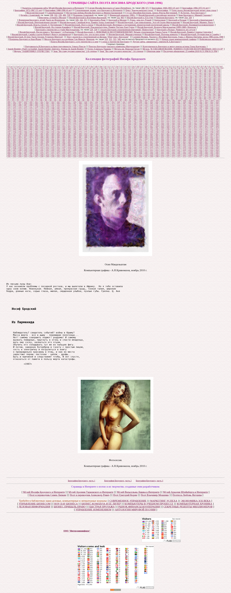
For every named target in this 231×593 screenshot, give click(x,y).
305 (107, 76)
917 (177, 97)
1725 (47, 130)
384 (46, 79)
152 (36, 71)
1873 (217, 135)
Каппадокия (159, 20)
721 (121, 90)
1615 (85, 126)
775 (158, 92)
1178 (41, 108)
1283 (189, 111)
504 (177, 82)
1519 (200, 121)
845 (55, 95)
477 (50, 82)
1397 (173, 116)
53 (44, 68)
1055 (9, 103)
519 (32, 84)
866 (153, 95)
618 (64, 87)
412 (177, 79)
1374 (47, 116)
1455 (63, 119)
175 (144, 71)
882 (13, 97)
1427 (124, 118)
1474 (168, 119)
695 (214, 89)
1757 (9, 132)
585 (125, 85)
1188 (96, 108)
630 (121, 87)
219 (135, 73)
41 (209, 66)
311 (135, 76)
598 (186, 85)
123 (116, 69)
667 (79, 89)
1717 (217, 129)
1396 (168, 116)
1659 (113, 127)
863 (139, 95)
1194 (129, 108)
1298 (58, 113)
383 (41, 79)
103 (22, 69)
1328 (9, 114)
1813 (102, 134)
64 (86, 68)
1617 (96, 126)
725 (139, 90)
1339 (69, 114)
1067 (74, 103)
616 (55, 87)
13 (55, 66)
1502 (107, 121)
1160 (157, 106)
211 (97, 73)
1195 (135, 108)
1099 (36, 105)
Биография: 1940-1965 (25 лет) (165, 8)
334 (27, 77)
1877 (25, 137)
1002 (146, 100)
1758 (14, 132)
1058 (25, 103)
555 (200, 84)
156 (55, 71)
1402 (200, 116)
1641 (14, 127)
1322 (189, 113)
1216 (36, 109)
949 (111, 98)
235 (210, 73)
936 (50, 98)
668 (83, 89)
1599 (211, 124)
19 (87, 66)
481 (69, 82)
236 (214, 73)
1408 (20, 118)
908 (135, 97)
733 (177, 90)
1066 (69, 103)
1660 (118, 127)
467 (219, 81)
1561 (217, 122)
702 (32, 90)
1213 (20, 109)
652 (8, 89)
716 (97, 90)
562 (18, 85)
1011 (195, 100)
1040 (140, 101)
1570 (52, 124)
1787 (173, 132)
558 (214, 84)
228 (177, 73)
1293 (30, 113)
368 (186, 77)
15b (71, 66)
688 (177, 89)
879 (214, 95)
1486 (20, 121)
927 (8, 98)
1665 (146, 127)
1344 (96, 114)
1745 (157, 130)
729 (158, 90)
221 (144, 73)
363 (163, 77)
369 (191, 77)
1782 (146, 132)
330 (8, 77)
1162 (168, 106)
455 (163, 81)
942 (79, 98)
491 (116, 82)
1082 (157, 103)
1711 (184, 129)
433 (60, 81)
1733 (91, 130)
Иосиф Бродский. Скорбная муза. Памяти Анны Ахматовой (87, 22)
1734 (96, 130)
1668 (162, 127)
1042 (151, 101)
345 (79, 77)
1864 (168, 135)
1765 (52, 132)
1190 (107, 108)
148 (18, 71)
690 (191, 89)
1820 (140, 134)
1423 (102, 118)
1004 (157, 100)
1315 (151, 113)
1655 (91, 127)
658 (36, 89)
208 (83, 73)
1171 (217, 106)
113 (69, 69)
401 (125, 79)
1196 (140, 108)
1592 (173, 124)
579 (97, 85)
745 (18, 92)
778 (172, 92)
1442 (206, 118)
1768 (69, 132)
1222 (69, 109)
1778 (124, 132)
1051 (200, 101)
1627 (151, 126)
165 (97, 71)
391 (79, 79)
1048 (184, 101)
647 (200, 87)
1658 (107, 127)
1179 (47, 108)
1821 (146, 134)
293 (50, 76)
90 (187, 68)
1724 (41, 130)
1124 (173, 105)
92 (195, 68)
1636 (200, 126)
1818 (129, 134)
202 (55, 73)
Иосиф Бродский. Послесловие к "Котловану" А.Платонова (47, 32)
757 (74, 92)
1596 (195, 124)
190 (214, 71)
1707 (162, 129)
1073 (107, 103)
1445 (9, 119)
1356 (162, 114)
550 (177, 84)
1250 (9, 111)
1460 (91, 119)
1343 (91, 114)
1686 (47, 129)
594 (167, 85)
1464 (113, 119)
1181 (58, 108)
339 (50, 77)
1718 (9, 130)
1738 (118, 130)
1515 (178, 121)
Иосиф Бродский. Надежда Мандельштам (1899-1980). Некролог (166, 27)
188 (205, 71)
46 (12, 68)
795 (36, 93)
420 (214, 79)
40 (205, 66)
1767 (63, 132)
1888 (85, 137)
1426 (118, 118)
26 (142, 66)
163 (88, 71)
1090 (200, 103)
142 (205, 69)
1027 (69, 101)
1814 (107, 134)
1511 (157, 121)
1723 (36, 130)
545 (153, 84)
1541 (107, 122)
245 (41, 74)
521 (41, 84)
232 (196, 73)
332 (18, 77)
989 (83, 100)
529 (91, 29)
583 (116, 85)
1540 (102, 122)
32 (170, 66)
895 (74, 97)
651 (219, 87)
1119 (146, 105)
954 (135, 98)
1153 (118, 106)
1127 (189, 105)
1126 (184, 105)
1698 (113, 129)
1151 (107, 106)
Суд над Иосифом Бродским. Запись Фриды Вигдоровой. (151, 13)
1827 (178, 134)
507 (191, 82)
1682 (25, 129)
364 (167, 77)
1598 (206, 124)
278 (196, 74)
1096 (20, 105)
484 (83, 82)
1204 (184, 108)
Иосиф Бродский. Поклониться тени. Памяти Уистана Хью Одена (104, 27)
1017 (14, 101)
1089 (195, 103)
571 (60, 85)
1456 (69, 119)
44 (221, 66)
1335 (47, 114)
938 (60, 98)
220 (139, 73)
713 (83, 90)
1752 (195, 130)
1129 (200, 105)
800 (60, 93)
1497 (80, 121)
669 (88, 89)
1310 (124, 113)
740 (210, 90)
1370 (25, 116)
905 (121, 97)
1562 (9, 124)
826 (181, 93)
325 (200, 76)
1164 (178, 106)
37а (193, 66)
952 (125, 98)
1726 (52, 130)
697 (8, 90)
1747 (168, 130)
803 (74, 93)
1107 (80, 105)
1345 (102, 114)
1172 (9, 108)
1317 (162, 113)
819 (149, 93)
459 (181, 81)
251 (69, 74)
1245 (195, 109)
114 (74, 69)
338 (46, 77)
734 (181, 90)
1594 (184, 124)
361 (153, 77)
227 (172, 73)
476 (46, 82)
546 (158, 84)
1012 (201, 100)
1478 (189, 119)
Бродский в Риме (98, 20)
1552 (168, 122)
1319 (173, 113)
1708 (168, 129)
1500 (96, 121)
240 (18, 74)
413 (181, 79)
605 (219, 85)
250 (64, 74)
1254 (30, 111)
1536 (80, 122)
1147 (85, 106)
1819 (135, 134)
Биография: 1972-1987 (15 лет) (28, 10)
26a (146, 66)
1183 (69, 108)
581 (107, 85)
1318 (168, 113)
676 (121, 89)
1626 (146, 126)
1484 (9, 121)
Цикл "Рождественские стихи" (140, 10)
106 (36, 69)
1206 (195, 108)
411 (172, 79)
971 (214, 98)
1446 (14, 119)
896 (79, 97)
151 (32, 71)
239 (60, 15)
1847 (74, 135)
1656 (96, 127)
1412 (41, 118)
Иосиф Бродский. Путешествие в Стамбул (200, 34)
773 (149, 92)
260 (111, 74)
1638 (211, 126)
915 (167, 97)
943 (83, 98)
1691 (74, 129)
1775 (107, 132)
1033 (102, 101)
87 (175, 68)
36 (185, 66)
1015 (217, 100)
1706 (157, 129)
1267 (102, 111)
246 (46, 74)
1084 (168, 103)
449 (135, 81)
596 (177, 85)
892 (60, 97)
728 (153, 90)
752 (50, 92)
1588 (151, 124)
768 (125, 92)
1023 (47, 101)
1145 (74, 106)
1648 (52, 127)
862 (135, 95)
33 (174, 66)
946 (97, 98)
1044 (162, 101)
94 (202, 68)
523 (50, 84)
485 (88, 82)
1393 (151, 116)
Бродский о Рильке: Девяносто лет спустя (176, 29)
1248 (211, 109)
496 (139, 82)
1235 (140, 109)
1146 (80, 106)
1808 (74, 134)
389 (69, 79)
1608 (47, 126)
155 (50, 71)
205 (69, 73)
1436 (173, 118)
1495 (69, 121)
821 (158, 93)
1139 (41, 106)
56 (55, 68)
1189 (102, 108)
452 (149, 81)
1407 (14, 118)
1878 (30, 137)
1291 (20, 113)
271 (163, 74)
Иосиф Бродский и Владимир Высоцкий (87, 17)
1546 (135, 122)
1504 (118, 121)
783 (196, 92)
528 (74, 84)
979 (36, 100)
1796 (9, 134)
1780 (135, 132)
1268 (107, 111)
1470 (146, 119)
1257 (47, 111)
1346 (107, 114)
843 (46, 95)
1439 (189, 118)
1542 (113, 122)
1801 (36, 134)
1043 (157, 101)
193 (13, 73)
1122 (162, 105)
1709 (173, 129)
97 (214, 68)
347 (88, 77)
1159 (151, 106)
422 (8, 81)
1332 (30, 114)
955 (139, 98)
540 (130, 84)
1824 (162, 134)
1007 (173, 100)
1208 (206, 108)
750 (41, 92)
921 (196, 97)
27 (150, 66)
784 (200, 92)
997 (121, 100)
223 (153, 73)
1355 (157, 114)
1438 (184, 118)
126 (130, 69)
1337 (58, 114)
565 (32, 85)
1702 (135, 129)
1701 (129, 129)
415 (191, 79)
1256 (41, 111)
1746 (162, 130)
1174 (20, 108)
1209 (211, 108)
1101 (47, 105)
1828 (184, 134)
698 (13, 90)
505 (181, 82)
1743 (146, 130)
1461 (96, 119)
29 (158, 66)
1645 (36, 127)
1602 (14, 126)
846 (60, 95)
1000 (135, 100)
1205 (189, 108)
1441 (200, 118)
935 (46, 98)
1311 (129, 113)
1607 (41, 126)
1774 (102, 132)
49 (23, 68)
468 (8, 82)
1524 (14, 122)
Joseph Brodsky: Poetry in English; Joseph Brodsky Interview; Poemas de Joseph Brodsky (46, 49)
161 (79, 71)
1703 (140, 129)
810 (107, 93)
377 (13, 79)
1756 (217, 130)
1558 (200, 122)
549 (172, 84)
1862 (157, 135)
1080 (146, 103)
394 (93, 79)
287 (22, 76)
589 (144, 85)
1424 (107, 118)
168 (111, 71)
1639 (217, 126)
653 (13, 89)
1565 (25, 124)
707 (55, 90)
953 (130, 98)
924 (210, 97)
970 (210, 98)
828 (191, 93)
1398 (178, 116)
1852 (102, 135)
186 (196, 71)
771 (139, 92)
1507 (135, 121)
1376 (58, 116)
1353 (146, 114)
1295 (41, 113)
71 (113, 68)
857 (111, 95)
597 (181, 85)
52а (118, 17)
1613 (74, 126)
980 (41, 100)
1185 (80, 108)
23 (121, 66)
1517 (189, 121)
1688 (58, 129)
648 (205, 87)
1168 (200, 106)
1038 (129, 101)
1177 (36, 108)
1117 (135, 105)
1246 (200, 109)
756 (69, 92)
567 (41, 85)
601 (200, 85)
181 (172, 71)
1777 (118, 132)
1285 (200, 111)
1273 (135, 111)
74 (125, 68)
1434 (162, 118)
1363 (200, 114)
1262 (74, 111)
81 (152, 68)
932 (32, 98)
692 (200, 89)
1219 (52, 109)
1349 (124, 114)
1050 (195, 101)
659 (41, 89)
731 (167, 90)
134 (167, 69)
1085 (173, 103)
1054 (217, 101)
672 (102, 89)
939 (64, 98)
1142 (58, 106)
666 (74, 89)
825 (177, 93)
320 (177, 76)
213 (107, 73)
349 (119, 39)
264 (130, 74)
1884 (63, 137)
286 (18, 76)
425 (22, 81)
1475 (173, 119)
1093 (217, 103)
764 (107, 92)
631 (125, 87)
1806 (63, 134)
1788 (178, 132)
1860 (146, 135)
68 (102, 68)
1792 (200, 132)
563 (22, 85)
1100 (41, 105)
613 (41, 87)
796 (41, 93)
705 (46, 90)
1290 (14, 113)
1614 (80, 126)
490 (64, 15)
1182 (63, 108)
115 (79, 69)
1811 (91, 134)
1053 (211, 101)
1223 (74, 109)
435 (69, 81)
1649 (58, 127)
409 (163, 79)
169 (116, 71)
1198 (151, 108)
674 (111, 89)
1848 (80, 135)
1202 (173, 108)
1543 (118, 122)
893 (64, 97)
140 (196, 69)
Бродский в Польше (177, 20)
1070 (91, 103)
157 (60, 71)
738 (200, 90)
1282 (184, 111)
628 (111, 87)
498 (149, 82)
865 (149, 95)
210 (93, 73)
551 (181, 84)
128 (139, 69)
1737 (113, 130)
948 (107, 98)
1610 (58, 126)
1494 (63, 121)
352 (111, 77)
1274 (140, 111)
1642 (20, 127)
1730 (74, 130)
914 (163, 97)
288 (143, 8)
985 (64, 100)
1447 (20, 119)
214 (111, 73)
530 (95, 29)
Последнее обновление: (190, 51)
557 (210, 84)
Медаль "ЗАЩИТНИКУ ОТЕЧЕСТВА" (32, 51)
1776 (113, 132)
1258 (52, 111)
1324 (200, 113)
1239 (162, 109)
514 (8, 84)
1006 (168, 100)
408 (158, 79)
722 (125, 90)
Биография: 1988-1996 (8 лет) (58, 10)
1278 (162, 111)
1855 (118, 135)
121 (107, 69)
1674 (195, 127)
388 (64, 79)
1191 (113, 108)
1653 (80, 127)
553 (191, 84)
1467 (129, 119)
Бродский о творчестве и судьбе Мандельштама (57, 29)
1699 (118, 129)
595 (172, 85)
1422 (96, 118)
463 (200, 81)
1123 (168, 105)
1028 (74, 101)
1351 (135, 114)
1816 (118, 134)
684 (158, 89)
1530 (47, 122)
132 (158, 69)
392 (83, 79)
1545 (129, 122)
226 (167, 73)
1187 (91, 108)
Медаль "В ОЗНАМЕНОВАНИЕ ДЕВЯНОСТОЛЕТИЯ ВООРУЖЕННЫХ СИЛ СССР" (183, 49)
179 (163, 71)
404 (139, 79)
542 (139, 84)
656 (27, 89)
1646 (41, 127)
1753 (200, 130)
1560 (211, 122)
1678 (217, 127)
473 (32, 82)
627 (107, 87)
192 (8, 73)
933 (36, 98)
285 (13, 76)
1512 (162, 121)
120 (102, 69)
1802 (41, 134)
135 (172, 69)
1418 (74, 118)
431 (50, 81)
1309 (118, 113)
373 (210, 77)
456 (167, 81)
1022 (41, 101)
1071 (96, 103)
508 (196, 82)
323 (191, 76)
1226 (91, 109)
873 (186, 95)
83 (160, 68)
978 (32, 100)
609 (22, 87)
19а (92, 66)
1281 (178, 111)
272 (167, 74)
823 (167, 93)
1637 (206, 126)
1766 (58, 132)
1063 (52, 103)
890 (50, 97)
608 (18, 87)
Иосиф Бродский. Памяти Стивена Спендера (190, 32)
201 (50, 73)
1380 (80, 116)
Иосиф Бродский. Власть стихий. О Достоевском (39, 25)
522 (46, 84)
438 (83, 81)
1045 (168, 101)
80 (148, 68)
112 (64, 69)
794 (32, 93)
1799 (25, 134)
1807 (69, 134)
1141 (52, 106)
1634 (189, 126)
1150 (102, 106)
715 (93, 90)
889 (46, 97)
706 (50, 90)
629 (116, 87)
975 (18, 100)
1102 (52, 105)
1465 (118, 119)
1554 (178, 122)
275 (181, 74)
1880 (41, 137)
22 (113, 66)
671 (147, 8)
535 (107, 84)
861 (130, 95)
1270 (118, 111)
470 (18, 82)
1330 (20, 114)
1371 (30, 116)
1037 (124, 101)
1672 (184, 127)
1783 (151, 132)
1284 (195, 111)
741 (214, 90)
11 (47, 66)
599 (191, 85)
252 (74, 74)
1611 (63, 126)
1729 (69, 130)
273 (172, 74)
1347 (113, 114)
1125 (178, 105)
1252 (20, 111)
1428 (129, 118)
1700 (124, 129)
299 (79, 76)
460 (186, 81)
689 (186, 89)
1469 (140, 119)
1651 (69, 127)
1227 (96, 109)
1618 (102, 126)
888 (41, 97)
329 (219, 76)
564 (27, 85)
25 (129, 66)
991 (93, 100)
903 (111, 97)
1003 (151, 100)
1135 (20, 106)
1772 (91, 132)
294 (55, 76)
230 (186, 73)
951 (121, 98)
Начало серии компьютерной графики (179, 39)
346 (83, 77)
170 (121, 71)
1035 (113, 101)
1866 (178, 135)
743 (8, 92)
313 (144, 76)
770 (135, 92)
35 (181, 66)
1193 (124, 108)
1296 (47, 113)
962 (172, 98)
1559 (206, 122)
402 (130, 79)
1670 (173, 127)
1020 (30, 101)
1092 (211, 103)
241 (22, 74)
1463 (107, 119)
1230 (113, 109)
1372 (36, 116)
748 (32, 92)
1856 (124, 135)
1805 (58, 134)
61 (75, 68)
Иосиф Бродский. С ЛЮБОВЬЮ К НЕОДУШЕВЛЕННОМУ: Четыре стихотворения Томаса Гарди (122, 32)
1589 (157, 124)
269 (153, 74)
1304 (91, 113)
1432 (151, 118)
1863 (162, 135)
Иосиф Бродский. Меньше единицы (125, 34)
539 (68, 15)
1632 (178, 126)
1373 (41, 116)
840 (32, 95)
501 (163, 82)
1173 (14, 108)
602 (205, 85)
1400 (189, 116)
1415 (58, 118)
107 (41, 69)
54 (47, 68)
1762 (36, 132)
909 (139, 97)
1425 (113, 118)
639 (163, 87)
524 (55, 84)
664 (64, 89)
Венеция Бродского (165, 17)
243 (32, 74)
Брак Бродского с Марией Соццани (195, 15)
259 (107, 74)
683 (153, 89)
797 (46, 93)
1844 (58, 135)
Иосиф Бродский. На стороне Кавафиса (53, 27)
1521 (211, 121)
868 (163, 95)
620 (74, 87)
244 (36, 74)
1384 (102, 116)
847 (64, 95)
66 (94, 68)
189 (210, 71)
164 (93, 71)
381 (32, 79)
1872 (211, 135)
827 (186, 93)
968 (200, 98)
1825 (168, 134)
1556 (189, 122)
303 (97, 76)
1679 (9, 129)
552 (186, 84)
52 (35, 68)
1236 (146, 109)
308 (121, 76)
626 (102, 87)
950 (116, 98)
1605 (30, 126)
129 (144, 69)
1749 (178, 130)
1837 (20, 135)
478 (55, 82)
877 (205, 95)
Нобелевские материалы (210, 39)
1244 (189, 109)
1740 (129, 130)
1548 (146, 122)
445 (116, 81)
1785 (162, 132)
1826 (173, 134)
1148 (91, 106)
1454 (58, 119)
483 (79, 82)
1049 (189, 101)
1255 (36, 111)
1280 (173, 111)
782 (191, 92)
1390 (135, 116)
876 (200, 95)
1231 (118, 109)
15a (67, 66)
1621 (118, 126)
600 (196, 85)
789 (8, 93)
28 (154, 66)
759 (83, 92)
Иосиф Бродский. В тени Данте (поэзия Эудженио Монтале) (35, 37)
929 (18, 98)
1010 (190, 100)
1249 (217, 109)
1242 (178, 109)
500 (158, 82)
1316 (157, 113)
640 (167, 87)
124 (121, 69)
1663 (135, 127)
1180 (52, 108)
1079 (140, 103)
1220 (58, 109)
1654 (85, 127)
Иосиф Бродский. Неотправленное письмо (37, 22)
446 (121, 81)
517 (22, 84)
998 (125, 100)
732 (172, 90)
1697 (107, 129)
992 (97, 100)
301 (88, 76)
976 (22, 100)
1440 (195, 118)
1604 (25, 126)
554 (196, 84)
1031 (91, 101)
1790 (189, 132)
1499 (91, 121)
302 (93, 76)
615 (50, 87)
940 (69, 98)
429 (41, 81)
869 (167, 95)
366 (177, 77)
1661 (124, 127)
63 (82, 68)
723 (130, 90)
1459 (85, 119)
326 (205, 76)
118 (93, 69)
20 (105, 66)
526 (64, 84)
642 (177, 87)
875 (196, 95)
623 (88, 87)
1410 (30, 118)
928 (13, 98)
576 (83, 85)
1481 (206, 119)
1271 (124, 111)
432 (55, 81)
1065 (63, 103)
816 (135, 93)
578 (93, 85)
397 (107, 79)
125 (125, 69)
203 (60, 73)
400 (121, 79)
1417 (69, 118)
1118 (140, 105)
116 (83, 69)
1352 (140, 114)
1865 (173, 135)
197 (32, 73)
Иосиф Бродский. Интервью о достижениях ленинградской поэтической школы (132, 25)
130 (149, 69)
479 (60, 82)
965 (186, 98)
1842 (47, 135)
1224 (80, 109)
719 (111, 90)
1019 (25, 101)
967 (196, 98)
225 (163, 73)
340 (55, 77)
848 (69, 95)
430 (46, 81)
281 (210, 74)
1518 (195, 121)
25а (133, 66)
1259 (58, 111)
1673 (189, 127)
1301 (74, 113)
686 (167, 89)
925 (214, 97)
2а (18, 66)
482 (74, 82)
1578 (96, 124)
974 (13, 100)
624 (93, 87)
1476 (178, 119)
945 (93, 98)
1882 (52, 137)
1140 (47, 106)
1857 (129, 135)
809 (102, 93)
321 (110, 39)
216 (121, 73)
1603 (20, 126)
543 (144, 84)
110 (55, 69)
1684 (36, 129)
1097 (25, 105)
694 (210, 89)
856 (107, 95)
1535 (74, 122)
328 (76, 20)
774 (153, 92)
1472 (157, 119)
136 (177, 69)
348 (93, 77)
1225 (85, 109)
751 (46, 92)
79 (144, 68)
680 (139, 89)
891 (55, 97)
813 (121, 93)
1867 (184, 135)
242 (27, 74)
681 (144, 89)
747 (27, 92)
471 (22, 82)
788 (219, 92)
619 (69, 87)
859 (121, 95)
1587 (146, 124)
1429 (135, 118)
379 (22, 79)
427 (32, 81)
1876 (20, 137)
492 (121, 82)
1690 (69, 129)
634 (139, 87)
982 (50, 100)
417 (200, 79)
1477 (184, 119)
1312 (135, 113)
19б (96, 66)
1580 (107, 124)
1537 (85, 122)
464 (205, 81)
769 (130, 92)
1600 (217, 124)
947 (102, 98)
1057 (20, 103)
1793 (206, 132)
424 (18, 81)
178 (158, 71)
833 (214, 93)
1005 (162, 100)
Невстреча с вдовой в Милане (52, 17)
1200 (162, 108)
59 (67, 68)
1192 (118, 108)
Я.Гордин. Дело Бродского (193, 13)
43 (217, 66)
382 (36, 79)
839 (27, 95)
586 (130, 85)
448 (130, 81)
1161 (162, 106)
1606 (36, 126)
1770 (80, 132)
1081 (151, 103)
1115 (124, 105)
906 (125, 97)
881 (8, 97)
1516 (184, 121)
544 (149, 84)
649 (210, 87)
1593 (178, 124)
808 (97, 93)
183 (181, 71)
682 (149, 89)
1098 (30, 105)
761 (93, 92)
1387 (118, 116)
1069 (85, 103)
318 (167, 76)
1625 (140, 126)
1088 (189, 103)
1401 (195, 116)
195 (22, 73)
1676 (206, 127)
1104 (63, 105)
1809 (80, 134)
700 (22, 90)
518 (27, 84)
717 (102, 90)
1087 (184, 103)
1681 (20, 129)
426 (27, 81)
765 (111, 92)
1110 (96, 105)
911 (149, 97)
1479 (195, 119)
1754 (206, 130)
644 (186, 87)
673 (107, 89)
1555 (184, 122)
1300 (69, 113)
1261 (69, 111)
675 (116, 89)
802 (69, 93)
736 (191, 90)
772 (144, 92)
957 (149, 98)
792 (22, 93)
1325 (206, 113)
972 (219, 98)
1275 (146, 111)
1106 (74, 105)
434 (64, 81)
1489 (36, 121)
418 (205, 79)
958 (153, 98)
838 (22, 95)
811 (111, 93)
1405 (217, 116)
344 (81, 20)
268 (149, 74)
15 (62, 66)
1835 (9, 135)
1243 (184, 109)
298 (74, 76)
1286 (206, 111)
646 (196, 87)
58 (63, 68)
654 (18, 89)
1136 (25, 106)
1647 (47, 127)
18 (83, 66)
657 (32, 89)
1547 (140, 122)
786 (210, 92)
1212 (14, 109)
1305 (96, 113)
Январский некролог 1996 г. (123, 15)
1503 (113, 121)
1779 (129, 132)
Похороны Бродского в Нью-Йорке (25, 39)
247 (50, 74)
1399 (184, 116)
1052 (206, 101)
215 (116, 73)
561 (13, 85)
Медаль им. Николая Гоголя (127, 49)
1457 (74, 119)
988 (79, 100)
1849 (85, 135)
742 (219, 90)
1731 (80, 130)
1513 (168, 121)
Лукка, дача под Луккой (140, 20)
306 (111, 76)
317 (163, 76)
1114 (118, 105)
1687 (52, 129)
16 (76, 66)
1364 (206, 114)
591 (153, 85)
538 (121, 84)
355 (125, 77)
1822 (151, 134)
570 (55, 85)
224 (158, 73)
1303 (85, 113)
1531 (52, 122)
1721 (25, 130)
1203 (178, 108)
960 (163, 98)
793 (27, 93)
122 (111, 69)
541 (135, 84)
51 (31, 68)
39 (201, 66)
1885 (69, 137)
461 (191, 81)
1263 (80, 111)
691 (196, 89)
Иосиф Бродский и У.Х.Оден (140, 17)
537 (116, 84)
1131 (211, 105)
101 (13, 69)
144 (214, 69)
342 (64, 77)
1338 (63, 114)
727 (149, 90)
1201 (168, 108)
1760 (25, 132)
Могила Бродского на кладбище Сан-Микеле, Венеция (69, 39)
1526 (25, 122)
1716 (211, 129)
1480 (200, 119)
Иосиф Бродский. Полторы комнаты (161, 34)
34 (177, 66)
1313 (140, 113)
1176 (30, 108)
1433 (157, 118)
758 (79, 92)
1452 (47, 119)
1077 (129, 103)
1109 (91, 105)
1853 (107, 135)
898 (88, 97)
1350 (129, 114)
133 (163, 69)
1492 (52, 121)
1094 (9, 105)
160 (74, 71)
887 (36, 97)
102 (55, 15)
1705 (151, 129)
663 (60, 89)
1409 (25, 118)
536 (111, 84)
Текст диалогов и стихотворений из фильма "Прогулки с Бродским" (98, 37)
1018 (20, 101)
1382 (91, 116)
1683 (30, 129)
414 (186, 79)
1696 (102, 129)
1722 (30, 130)
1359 (178, 114)
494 (130, 82)
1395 (162, 116)
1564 (20, 124)
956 (144, 98)
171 (125, 71)
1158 (146, 106)
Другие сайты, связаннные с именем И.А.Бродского (156, 42)
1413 (47, 118)
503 (172, 82)
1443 (211, 118)
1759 (20, 132)
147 (13, 71)
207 (79, 73)
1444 (217, 118)
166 (102, 71)
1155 (129, 106)
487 (97, 82)
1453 (52, 119)
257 (97, 74)
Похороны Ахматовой (83, 15)
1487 (25, 121)
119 (97, 69)
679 (135, 89)
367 (181, 77)
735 (186, 90)
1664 (140, 127)
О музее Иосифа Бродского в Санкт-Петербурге (109, 8)
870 (172, 95)
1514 (173, 121)
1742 (140, 130)
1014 (212, 100)
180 (167, 71)
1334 (41, 114)
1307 (107, 113)
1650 (63, 127)
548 (167, 84)
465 (210, 81)
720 (116, 90)
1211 (9, 109)
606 (8, 87)
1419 (80, 118)
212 (102, 73)
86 (171, 68)
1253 (25, 111)
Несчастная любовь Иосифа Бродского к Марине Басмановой (94, 13)
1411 (36, 118)
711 (74, 90)
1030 (85, 101)
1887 (80, 137)
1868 (189, 135)
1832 (206, 134)
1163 (173, 106)
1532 (58, 122)
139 (191, 69)
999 (130, 100)
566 (36, 85)
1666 (151, 127)
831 (205, 93)
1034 (107, 101)
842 (41, 95)
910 (144, 97)
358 (139, 77)
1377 (63, 116)
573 (69, 85)
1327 (217, 113)
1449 (30, 119)
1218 (47, 109)
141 (105, 15)
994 (107, 100)
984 (60, 100)
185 (191, 71)
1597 (200, 124)
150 (27, 71)
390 (74, 79)
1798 (20, 134)
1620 (113, 126)
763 (102, 92)
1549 (151, 122)
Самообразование (55, 13)
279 (200, 74)
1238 (157, 109)
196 (27, 73)
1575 (80, 124)
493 (125, 82)
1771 (85, 132)
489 (107, 82)
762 (97, 92)
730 (163, 90)
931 (27, 98)
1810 (85, 134)
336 (36, 77)
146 (8, 71)
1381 (85, 116)
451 (157, 39)
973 (8, 100)
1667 (157, 127)
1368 (14, 116)
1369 (20, 116)
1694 (91, 129)
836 (13, 95)
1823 (157, 134)
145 (219, 69)
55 (51, 68)
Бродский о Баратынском (201, 20)
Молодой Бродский (35, 13)
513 (219, 82)
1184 (74, 108)
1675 (200, 127)
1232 (124, 109)
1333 (36, 114)
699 (18, 90)
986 (69, 100)
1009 (184, 100)
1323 (195, 113)
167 (107, 71)
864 (144, 95)
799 (55, 93)
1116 (129, 105)
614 (46, 87)
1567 (36, 124)
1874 (9, 137)
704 (41, 90)
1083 (162, 103)
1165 (184, 106)
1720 (20, 130)
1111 (102, 105)
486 (93, 82)
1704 (146, 129)
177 (153, 71)
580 (102, 85)
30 (162, 66)
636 (149, 87)
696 (219, 89)
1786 (168, 132)
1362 (195, 114)
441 (97, 81)
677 (125, 89)
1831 (200, 134)
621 (79, 87)
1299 (63, 113)
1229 (107, 109)
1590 (162, 124)
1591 (168, 124)
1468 (135, 119)
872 (181, 95)
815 (130, 93)
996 (116, 100)
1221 (63, 109)
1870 (200, 135)
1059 (30, 103)
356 (190, 17)
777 (167, 92)
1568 (41, 124)
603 (210, 85)
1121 (157, 105)
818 (144, 93)
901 (102, 97)
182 (177, 71)
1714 (200, 129)
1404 (211, 116)
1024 (52, 101)
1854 (113, 135)
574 (74, 85)
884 (22, 97)
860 (125, 95)
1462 (102, 119)
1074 (113, 103)
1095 (14, 105)
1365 (211, 114)
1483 (217, 119)
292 (46, 76)
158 (64, 71)
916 (172, 97)
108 (46, 69)
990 (88, 100)
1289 (9, 113)
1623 (129, 126)
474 (36, 82)
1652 (74, 127)
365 (172, 77)
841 (36, 95)
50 (27, 68)
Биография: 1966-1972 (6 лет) (195, 8)
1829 (189, 134)
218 (130, 73)
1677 (211, 127)
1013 (206, 100)
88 (179, 68)
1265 (91, 111)
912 (153, 97)
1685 (41, 129)
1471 (151, 119)
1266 (96, 111)
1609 (52, 126)
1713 (195, 129)
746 (22, 92)
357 (135, 77)
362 (158, 77)
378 (18, 79)
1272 (129, 111)
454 (158, 81)
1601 (9, 126)
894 (69, 97)
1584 (129, 124)
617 (60, 87)
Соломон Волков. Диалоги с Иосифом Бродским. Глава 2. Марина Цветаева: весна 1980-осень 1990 (177, 37)
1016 (9, 101)
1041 (146, 101)
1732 (85, 130)
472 (27, 82)
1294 (36, 113)
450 (139, 81)
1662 (129, 127)
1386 (113, 116)
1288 (217, 111)
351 (85, 20)
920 (191, 97)
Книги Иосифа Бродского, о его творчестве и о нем (74, 42)
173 (135, 71)
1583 (124, 124)
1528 (36, 122)
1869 (195, 135)
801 (64, 93)
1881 (47, 137)
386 (55, 79)
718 (107, 90)
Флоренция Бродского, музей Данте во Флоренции (42, 20)
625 (97, 87)
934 (41, 98)
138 (186, 69)
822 (163, 93)
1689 (63, 129)
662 (55, 89)
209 (88, 73)
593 (163, 85)
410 (167, 79)
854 (97, 95)
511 (210, 82)
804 (79, 93)
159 (69, 71)
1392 (146, 116)
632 (130, 87)
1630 (168, 126)
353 (116, 77)
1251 (14, 111)
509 (200, 82)
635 (144, 87)
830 (200, 93)
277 (191, 74)
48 (20, 68)
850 (79, 95)
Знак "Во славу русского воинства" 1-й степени (121, 51)
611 (32, 87)
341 (60, 77)
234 (205, 73)
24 (125, 66)
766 (116, 92)
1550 (157, 122)
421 (219, 79)
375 (219, 77)
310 (130, 76)
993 (102, 100)
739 (205, 90)
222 (149, 73)
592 (158, 85)
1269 (113, 111)
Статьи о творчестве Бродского (115, 42)
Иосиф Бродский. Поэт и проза (79, 25)
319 (106, 39)
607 (13, 87)
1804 (52, 134)
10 (43, 66)
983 (55, 100)
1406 (9, 118)
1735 (102, 130)
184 (186, 71)
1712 (189, 129)
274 (177, 74)
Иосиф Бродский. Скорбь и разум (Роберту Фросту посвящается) (41, 34)
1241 (173, 109)
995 (111, 100)
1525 (20, 122)
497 (144, 82)
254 (83, 74)
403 (135, 79)
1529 (41, 122)
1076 (124, 103)
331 (13, 77)
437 (79, 81)
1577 (91, 124)
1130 (206, 105)
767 (121, 92)
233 (200, 73)
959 (158, 98)
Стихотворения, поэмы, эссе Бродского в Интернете (99, 10)
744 (13, 92)
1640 (9, 127)
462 (196, 81)
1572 (63, 124)
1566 (30, 124)
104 (27, 69)
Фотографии (163, 10)
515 (13, 84)
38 (198, 66)
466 (214, 81)
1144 (69, 106)
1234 (135, 109)
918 (181, 97)
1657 (102, 127)
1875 (14, 137)
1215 (30, 109)
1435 (168, 118)
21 (109, 66)
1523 (9, 122)
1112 (107, 105)
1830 (195, 134)
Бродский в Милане (118, 20)
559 (219, 84)
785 (205, 92)
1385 (107, 116)
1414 (52, 118)
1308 (113, 113)
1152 (113, 106)
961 (167, 98)
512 (214, 82)
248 (55, 74)
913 (158, 97)
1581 (113, 124)
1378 (69, 116)
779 (177, 92)
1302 (80, 113)
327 (210, 76)
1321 (184, 113)
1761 (30, 132)
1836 (14, 135)
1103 (58, 105)
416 (196, 79)
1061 (41, 103)
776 (163, 92)
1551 (162, 122)
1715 (206, 129)
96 (210, 68)
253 (79, 74)
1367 (9, 116)
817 (139, 93)
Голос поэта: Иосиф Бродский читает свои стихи (194, 10)
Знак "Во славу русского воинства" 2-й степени (75, 51)
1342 (85, 114)
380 (27, 79)
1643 (25, 127)
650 (214, 87)
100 (8, 69)
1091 (206, 103)
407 (153, 79)
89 (183, 68)
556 (205, 84)
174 (139, 71)
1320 (178, 113)
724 (135, 90)
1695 (96, 129)
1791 (195, 132)
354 (186, 17)
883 (18, 97)
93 (199, 68)
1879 (36, 137)
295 (60, 76)
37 (189, 66)
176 (149, 71)
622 (83, 87)
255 (88, 74)
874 (191, 95)
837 (18, 95)
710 (69, 90)
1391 (140, 116)
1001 (140, 100)
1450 (36, 119)
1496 (74, 121)
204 (64, 73)
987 (74, 100)
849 (74, 95)
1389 (129, 116)
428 (36, 81)
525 (60, 84)
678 (130, 89)
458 (177, 81)
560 (8, 85)
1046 (173, 101)
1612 (69, 126)
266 (139, 74)
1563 (14, 124)
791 (18, 93)
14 (59, 66)
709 (64, 90)
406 (149, 79)
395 (97, 79)
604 (214, 85)
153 (41, 71)
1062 (47, 103)
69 (106, 68)
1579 (102, 124)
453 (153, 81)
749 (36, 92)
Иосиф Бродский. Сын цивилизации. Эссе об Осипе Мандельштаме (149, 22)
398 (111, 79)
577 (88, 85)
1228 (102, 109)
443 (107, 81)
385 (50, 79)
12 (51, 66)
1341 (80, 114)
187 (200, 71)
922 (200, 97)
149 (22, 71)
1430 (140, 118)
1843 (52, 135)
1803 (47, 134)
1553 (173, 122)
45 (8, 68)
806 (88, 93)
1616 (91, 126)
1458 (80, 119)
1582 (118, 124)
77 (137, 68)
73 (121, 68)
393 (88, 79)
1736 (107, 130)
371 (200, 77)
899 (93, 97)
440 (93, 81)
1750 (184, 130)
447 (125, 81)
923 (205, 97)
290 (36, 76)
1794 (211, 132)
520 (36, 84)
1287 (211, 111)
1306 (102, 113)
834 (219, 93)
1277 (157, 111)
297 (69, 76)
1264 (85, 111)
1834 (217, 134)
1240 (168, 109)
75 (129, 68)
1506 (129, 121)
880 (219, 95)
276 (186, 74)
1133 (9, 106)
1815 (113, 134)
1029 (80, 101)
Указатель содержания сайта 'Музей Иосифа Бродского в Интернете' (53, 8)
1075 (118, 103)
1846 (69, 135)
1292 (25, 113)
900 (97, 97)
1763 (41, 132)
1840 (36, 135)
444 (111, 81)
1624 (135, 126)
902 (107, 97)
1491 (47, 121)
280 (205, 74)
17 (79, 66)
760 (88, 92)
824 (172, 93)
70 (109, 68)
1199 (157, 108)
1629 (162, 126)
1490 (41, 121)
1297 (52, 113)
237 (219, 73)
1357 (168, 114)
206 (74, 73)
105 (32, 69)
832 (210, 93)
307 (116, 76)
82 (156, 68)
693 (205, 89)
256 (93, 74)
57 (59, 68)
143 (210, 69)
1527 (30, 122)
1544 (124, 122)
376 (8, 79)
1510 (151, 121)
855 (102, 95)
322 (114, 39)
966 (191, 98)
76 (133, 68)
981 (46, 100)
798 (50, 93)
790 (13, 93)
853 (93, 95)
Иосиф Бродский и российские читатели (157, 15)
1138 (36, 106)
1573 (69, 124)
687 (172, 89)
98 (218, 68)
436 (74, 81)
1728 (63, 130)
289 (32, 76)
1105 (69, 105)
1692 (80, 129)
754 (60, 92)
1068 (80, 103)
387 (60, 79)
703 (36, 90)
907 (130, 97)
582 (111, 85)
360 (149, 77)
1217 (41, 109)
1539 (96, 122)
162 (83, 71)
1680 (14, 129)
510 (205, 82)
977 (27, 100)
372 (205, 77)
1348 (118, 114)
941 (74, 98)
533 (97, 84)
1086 (178, 103)
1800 (30, 134)
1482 (211, 119)
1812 (96, 134)
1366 (217, 114)
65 (90, 68)
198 (51, 15)
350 (102, 77)
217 (125, 73)
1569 (47, 124)
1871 (206, 135)
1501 (102, 121)
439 (88, 81)
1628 (157, 126)
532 (93, 84)
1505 (124, 121)
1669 (168, 127)
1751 (189, 130)
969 (205, 98)
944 (88, 98)
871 (177, 95)
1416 (63, 118)
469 (13, 82)
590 (149, 85)
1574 (74, 124)
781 (186, 92)
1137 (30, 106)
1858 (135, 135)
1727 (58, 130)
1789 (184, 132)
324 (196, 76)
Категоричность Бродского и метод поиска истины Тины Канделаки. (174, 46)
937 (55, 98)
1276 (151, 111)
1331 (25, 114)
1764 (47, 132)
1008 (179, 100)
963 (177, 98)
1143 (63, 106)
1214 (25, 109)
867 (158, 95)
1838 (25, 135)
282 (214, 74)
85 (168, 68)
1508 (140, 121)
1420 (85, 118)
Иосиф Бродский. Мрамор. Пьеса (198, 22)
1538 (91, 122)
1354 (151, 114)
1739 (124, 130)
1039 (135, 101)
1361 (189, 114)
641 (172, 87)
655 (22, 89)
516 (18, 84)
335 (32, 77)
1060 (36, 103)
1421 (91, 118)
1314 (146, 113)
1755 (211, 130)
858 (116, 95)
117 (88, 69)
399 (116, 79)
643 (181, 87)
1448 (25, 119)
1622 (124, 126)
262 (121, 74)
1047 (178, 101)
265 (135, 74)
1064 (58, 103)
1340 (74, 114)
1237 (151, 109)
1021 (36, 101)
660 (46, 89)
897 (83, 97)
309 (125, 76)
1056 (14, 103)
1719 (14, 130)
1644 (30, 127)
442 (102, 81)
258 (102, 74)
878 (210, 95)
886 (32, 97)
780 (181, 92)
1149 (96, 106)
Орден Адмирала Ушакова (99, 49)
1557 (195, 122)
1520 (206, 121)
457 (172, 81)
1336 (52, 114)
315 (153, 76)
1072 (102, 103)
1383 (96, 116)
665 (69, 89)
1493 (58, 121)
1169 (206, 106)
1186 (85, 108)
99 (222, 68)
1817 (124, 134)
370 (196, 77)
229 (181, 73)
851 (83, 95)
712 (79, 90)
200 (46, 73)
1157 (140, 106)
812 (116, 93)
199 (41, 73)
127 (135, 69)
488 (102, 82)
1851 (96, 135)
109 (50, 69)
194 (18, 73)
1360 (184, 114)
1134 (14, 106)
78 (140, 68)
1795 (217, 132)
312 (139, 76)
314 (149, 76)
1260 (63, 111)
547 (163, 84)
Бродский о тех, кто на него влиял (89, 34)
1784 (157, 132)
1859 (140, 135)
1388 (124, 116)
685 (163, 89)
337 (41, 77)
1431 (146, 118)
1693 (85, 129)
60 (71, 68)
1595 (189, 124)
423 (13, 81)
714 (88, 90)
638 (158, 87)
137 (181, 69)
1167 (195, 106)
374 (214, 77)
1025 (58, 101)
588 (139, 85)
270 (158, 74)
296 (64, 76)
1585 (135, 124)
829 (196, 93)
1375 (52, 116)
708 (60, 90)
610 (27, 87)
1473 (162, 119)
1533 (63, 122)
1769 (74, 132)
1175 (25, 108)
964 (181, 98)
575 (79, 85)
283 (219, 74)
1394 (157, 116)
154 (46, 71)
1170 (211, 106)
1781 (140, 132)
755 (64, 92)
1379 (74, 116)
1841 (41, 135)
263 (125, 74)
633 (135, 87)
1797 (14, 134)
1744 (151, 130)
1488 (30, 121)
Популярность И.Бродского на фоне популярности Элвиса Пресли (55, 46)
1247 (206, 109)
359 (144, 77)
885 (27, 97)
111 (60, 69)
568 (46, 85)
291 (41, 76)
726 (144, 90)
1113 (113, 105)
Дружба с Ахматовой (30, 15)
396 (102, 79)
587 (135, 85)
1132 (217, 105)
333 (22, 77)
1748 (173, 130)
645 (191, 87)
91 (191, 68)
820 (153, 93)
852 (88, 95)
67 (98, 68)
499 (153, 82)
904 (116, 97)
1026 (63, 101)
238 (8, 74)
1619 (107, 126)
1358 (173, 114)
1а (11, 66)
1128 (195, 105)
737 (196, 90)
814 (125, 93)
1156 (135, 106)
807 (93, 93)
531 (88, 84)
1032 (96, 101)
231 (191, 73)
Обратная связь (153, 51)
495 (135, 82)
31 (166, 66)
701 (27, 90)
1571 (58, 124)
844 (50, 95)
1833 (211, 134)
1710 (178, 129)
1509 (146, 121)
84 (164, 68)
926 (219, 97)
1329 (14, 114)
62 (78, 68)
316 (158, 76)
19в (101, 66)
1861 (151, 135)
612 (36, 87)
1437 (178, 118)
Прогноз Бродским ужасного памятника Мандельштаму (114, 46)
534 (102, 84)
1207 (200, 108)
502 (167, 82)
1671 (178, 127)
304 (102, 76)
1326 (211, 113)
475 (41, 82)
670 (93, 89)
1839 (30, 135)
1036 (118, 101)
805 (122, 17)
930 (22, 98)
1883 (58, 137)
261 (116, 74)
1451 (41, 119)
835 (8, 95)
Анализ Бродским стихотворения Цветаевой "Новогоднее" (127, 29)
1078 (135, 103)
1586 (140, 124)
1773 (96, 132)
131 (153, 69)
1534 (69, 122)
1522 (217, 121)
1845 (63, 135)
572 (64, 85)
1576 (85, 124)
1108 (85, 105)
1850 (91, 135)
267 (144, 74)
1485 (14, 121)
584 (121, 85)
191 (219, 71)
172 (130, 71)
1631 (173, 126)
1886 (74, 137)
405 (144, 79)
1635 (195, 126)
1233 (129, 109)
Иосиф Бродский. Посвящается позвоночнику (193, 25)
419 (210, 79)
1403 (206, 116)
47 (16, 68)
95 (206, 68)
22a (117, 66)
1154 (124, 106)
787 (214, 92)
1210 (217, 108)
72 (117, 68)
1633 (184, 126)
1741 (135, 130)
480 (64, 82)
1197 (146, 108)
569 (50, 85)
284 (8, 76)
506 (186, 82)
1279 (168, 111)
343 (69, 77)
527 (69, 84)
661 (50, 89)
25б (138, 66)
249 (60, 74)
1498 (85, 121)
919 (186, 97)
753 (55, 92)
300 (83, 76)
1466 (124, 119)
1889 (91, 137)
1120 (151, 105)
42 (213, 66)
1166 (189, 106)
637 (153, 87)
